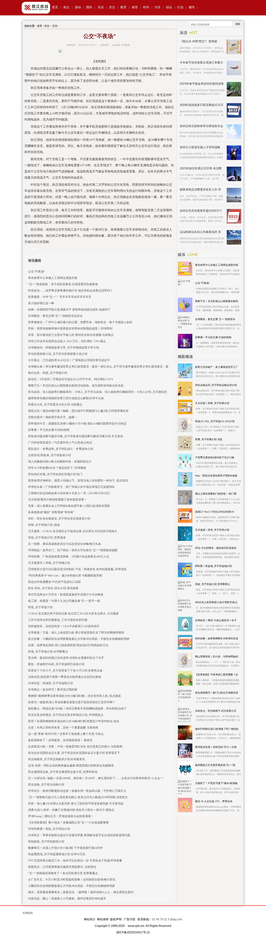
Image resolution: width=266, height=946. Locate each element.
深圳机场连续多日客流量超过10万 (201, 104)
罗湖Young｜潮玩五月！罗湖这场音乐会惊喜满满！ (61, 816)
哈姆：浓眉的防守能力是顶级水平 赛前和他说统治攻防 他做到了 (69, 309)
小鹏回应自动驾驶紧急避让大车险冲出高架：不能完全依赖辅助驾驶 (71, 885)
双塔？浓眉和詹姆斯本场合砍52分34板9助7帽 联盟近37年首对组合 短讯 (73, 721)
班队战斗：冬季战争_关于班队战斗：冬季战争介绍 (60, 448)
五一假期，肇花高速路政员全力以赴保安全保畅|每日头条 (64, 543)
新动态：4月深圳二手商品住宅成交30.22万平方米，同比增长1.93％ (70, 379)
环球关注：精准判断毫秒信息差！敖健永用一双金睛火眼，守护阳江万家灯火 (77, 790)
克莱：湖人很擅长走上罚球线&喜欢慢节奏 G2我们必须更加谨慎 (69, 505)
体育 (135, 7)
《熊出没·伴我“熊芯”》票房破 (198, 41)
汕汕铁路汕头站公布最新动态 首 (200, 231)
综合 (169, 7)
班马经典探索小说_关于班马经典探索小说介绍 (57, 353)
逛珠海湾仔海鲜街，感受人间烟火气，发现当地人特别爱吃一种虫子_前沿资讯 (78, 480)
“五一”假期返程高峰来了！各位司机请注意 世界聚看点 (63, 873)
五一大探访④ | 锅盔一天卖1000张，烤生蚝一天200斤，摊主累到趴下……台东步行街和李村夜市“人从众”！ (96, 778)
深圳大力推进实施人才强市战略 (200, 147)
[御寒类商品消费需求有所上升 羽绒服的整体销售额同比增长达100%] (234, 195)
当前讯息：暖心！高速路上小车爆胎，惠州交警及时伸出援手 (67, 898)
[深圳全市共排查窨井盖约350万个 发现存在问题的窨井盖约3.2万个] (234, 216)
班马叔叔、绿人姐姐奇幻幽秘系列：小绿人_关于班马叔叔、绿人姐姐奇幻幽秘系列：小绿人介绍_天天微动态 (97, 391)
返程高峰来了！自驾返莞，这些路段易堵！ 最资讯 (60, 740)
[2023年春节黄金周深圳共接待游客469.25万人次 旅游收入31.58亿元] (234, 89)
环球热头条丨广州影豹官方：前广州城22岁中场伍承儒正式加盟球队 (71, 486)
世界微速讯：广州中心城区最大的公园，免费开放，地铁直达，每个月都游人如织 (80, 322)
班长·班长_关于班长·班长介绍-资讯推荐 (53, 588)
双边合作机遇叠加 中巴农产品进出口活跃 (54, 581)
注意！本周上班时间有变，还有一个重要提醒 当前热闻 (63, 727)
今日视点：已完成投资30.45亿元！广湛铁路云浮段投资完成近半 (69, 360)
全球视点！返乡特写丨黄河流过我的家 (52, 689)
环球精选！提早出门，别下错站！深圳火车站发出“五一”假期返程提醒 (72, 550)
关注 (112, 7)
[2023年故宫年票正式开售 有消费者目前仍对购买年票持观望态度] (234, 174)
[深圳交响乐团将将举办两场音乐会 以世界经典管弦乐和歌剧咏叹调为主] (234, 131)
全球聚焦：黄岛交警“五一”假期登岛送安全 (55, 315)
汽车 (158, 7)
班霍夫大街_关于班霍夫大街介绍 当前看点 (55, 404)
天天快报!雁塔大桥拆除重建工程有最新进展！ (57, 499)
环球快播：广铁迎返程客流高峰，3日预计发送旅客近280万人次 (68, 556)
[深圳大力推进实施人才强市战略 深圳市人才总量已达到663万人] (234, 152)
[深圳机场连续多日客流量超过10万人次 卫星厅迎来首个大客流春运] (234, 110)
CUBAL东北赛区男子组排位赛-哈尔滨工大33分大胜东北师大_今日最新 (73, 613)
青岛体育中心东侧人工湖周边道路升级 (52, 277)
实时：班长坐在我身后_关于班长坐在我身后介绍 (59, 518)
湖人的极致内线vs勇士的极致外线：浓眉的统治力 (59, 461)
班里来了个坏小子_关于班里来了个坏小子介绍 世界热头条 (65, 670)
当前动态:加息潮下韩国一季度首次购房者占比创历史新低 (64, 676)
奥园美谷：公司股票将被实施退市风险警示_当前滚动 (62, 866)
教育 (123, 7)
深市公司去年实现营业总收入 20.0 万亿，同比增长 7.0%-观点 (67, 341)
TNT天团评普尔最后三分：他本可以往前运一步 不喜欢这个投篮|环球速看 (75, 860)
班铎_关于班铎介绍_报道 (44, 524)
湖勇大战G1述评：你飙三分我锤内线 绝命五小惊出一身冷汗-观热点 (71, 809)
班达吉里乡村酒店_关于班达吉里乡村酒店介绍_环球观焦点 (65, 714)
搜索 (237, 24)
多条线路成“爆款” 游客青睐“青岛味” (51, 512)
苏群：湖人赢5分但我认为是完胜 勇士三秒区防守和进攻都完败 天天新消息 (76, 803)
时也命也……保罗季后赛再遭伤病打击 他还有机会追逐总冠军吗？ (70, 290)
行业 (180, 7)
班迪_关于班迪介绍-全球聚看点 (48, 651)
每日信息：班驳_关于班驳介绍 (47, 372)
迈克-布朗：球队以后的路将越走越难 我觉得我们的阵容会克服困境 (71, 765)
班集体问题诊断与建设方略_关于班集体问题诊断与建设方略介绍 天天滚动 (75, 436)
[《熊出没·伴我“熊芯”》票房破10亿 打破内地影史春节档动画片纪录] (234, 47)
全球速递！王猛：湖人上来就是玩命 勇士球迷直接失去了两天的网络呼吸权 (76, 632)
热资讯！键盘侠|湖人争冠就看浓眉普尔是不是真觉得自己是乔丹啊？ (71, 702)
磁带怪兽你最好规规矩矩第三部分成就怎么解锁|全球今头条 (66, 398)
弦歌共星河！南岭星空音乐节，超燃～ (52, 417)
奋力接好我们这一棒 (41, 303)
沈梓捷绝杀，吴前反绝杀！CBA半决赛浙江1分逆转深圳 (63, 626)
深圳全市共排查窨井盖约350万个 (201, 210)
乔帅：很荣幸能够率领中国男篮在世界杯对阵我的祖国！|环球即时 (70, 328)
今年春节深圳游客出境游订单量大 (201, 62)
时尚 (146, 7)
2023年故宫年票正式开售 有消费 (201, 168)
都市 (192, 7)
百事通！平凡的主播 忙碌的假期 (48, 429)
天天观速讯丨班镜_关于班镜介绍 (49, 562)
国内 (89, 7)
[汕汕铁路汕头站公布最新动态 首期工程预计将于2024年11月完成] (234, 237)
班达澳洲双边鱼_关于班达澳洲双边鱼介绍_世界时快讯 (63, 771)
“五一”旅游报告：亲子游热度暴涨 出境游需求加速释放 (63, 284)
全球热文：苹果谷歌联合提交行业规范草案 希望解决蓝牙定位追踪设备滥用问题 (79, 835)
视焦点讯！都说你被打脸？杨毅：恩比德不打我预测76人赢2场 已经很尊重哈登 (78, 410)
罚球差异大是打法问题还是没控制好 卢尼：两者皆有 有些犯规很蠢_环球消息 (77, 569)
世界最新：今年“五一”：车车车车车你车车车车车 (59, 296)
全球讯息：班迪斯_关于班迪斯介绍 (50, 683)
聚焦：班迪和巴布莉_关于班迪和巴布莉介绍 (56, 664)
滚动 (78, 7)
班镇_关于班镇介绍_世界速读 (47, 537)
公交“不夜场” (36, 271)
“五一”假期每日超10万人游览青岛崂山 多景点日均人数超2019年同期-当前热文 (78, 797)
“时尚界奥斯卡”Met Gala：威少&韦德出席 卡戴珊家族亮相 (65, 575)
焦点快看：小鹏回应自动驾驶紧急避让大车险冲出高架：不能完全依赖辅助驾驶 (78, 638)
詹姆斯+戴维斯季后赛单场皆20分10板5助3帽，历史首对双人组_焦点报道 (74, 695)
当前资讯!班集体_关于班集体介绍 (49, 455)
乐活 (101, 7)
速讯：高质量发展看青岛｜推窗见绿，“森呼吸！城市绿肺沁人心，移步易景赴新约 (81, 892)
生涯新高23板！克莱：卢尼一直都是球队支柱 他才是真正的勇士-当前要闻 (75, 746)
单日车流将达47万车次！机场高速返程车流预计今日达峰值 (65, 594)
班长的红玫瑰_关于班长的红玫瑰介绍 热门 (55, 474)
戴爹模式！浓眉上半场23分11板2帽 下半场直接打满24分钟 (65, 847)
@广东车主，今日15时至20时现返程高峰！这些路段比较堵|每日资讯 (71, 879)
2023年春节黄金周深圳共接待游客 (202, 83)
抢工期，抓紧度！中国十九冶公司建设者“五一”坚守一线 (64, 600)
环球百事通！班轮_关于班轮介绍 (49, 828)
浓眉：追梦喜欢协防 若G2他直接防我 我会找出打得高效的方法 (68, 645)
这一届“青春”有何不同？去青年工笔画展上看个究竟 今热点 (66, 733)
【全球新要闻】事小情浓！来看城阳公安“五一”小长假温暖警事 (68, 822)
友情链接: (28, 912)
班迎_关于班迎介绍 (40, 607)
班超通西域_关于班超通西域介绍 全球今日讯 (56, 854)
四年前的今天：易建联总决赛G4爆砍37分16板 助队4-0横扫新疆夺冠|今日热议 (77, 423)
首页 (55, 7)
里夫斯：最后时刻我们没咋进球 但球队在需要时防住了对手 (66, 657)
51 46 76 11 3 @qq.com (167, 919)
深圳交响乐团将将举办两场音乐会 (201, 126)
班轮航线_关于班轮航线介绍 (46, 841)
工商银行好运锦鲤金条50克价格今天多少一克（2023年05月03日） (70, 493)
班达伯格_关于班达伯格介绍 (46, 784)
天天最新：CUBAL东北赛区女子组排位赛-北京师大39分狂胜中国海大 (72, 531)
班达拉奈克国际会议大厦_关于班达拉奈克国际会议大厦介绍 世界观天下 (74, 752)
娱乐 (181, 255)
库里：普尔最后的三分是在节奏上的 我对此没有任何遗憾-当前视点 (71, 334)
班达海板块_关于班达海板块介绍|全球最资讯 (56, 759)
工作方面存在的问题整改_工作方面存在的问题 (57, 619)
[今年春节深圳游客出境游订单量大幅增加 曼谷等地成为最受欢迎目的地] (234, 68)
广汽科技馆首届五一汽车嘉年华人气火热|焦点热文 (60, 442)
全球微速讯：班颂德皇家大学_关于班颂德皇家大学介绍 (63, 347)
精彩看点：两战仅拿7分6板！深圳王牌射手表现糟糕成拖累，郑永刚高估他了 (77, 708)
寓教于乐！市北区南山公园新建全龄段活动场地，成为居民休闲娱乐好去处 (76, 385)
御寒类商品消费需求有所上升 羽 (200, 189)
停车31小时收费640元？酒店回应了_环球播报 (57, 467)
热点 (66, 7)
